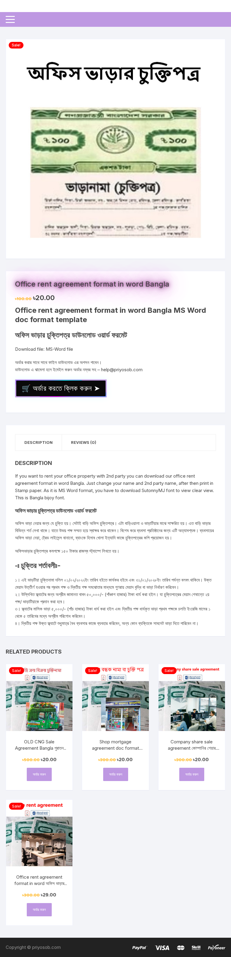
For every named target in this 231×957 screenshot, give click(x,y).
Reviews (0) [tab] (83, 442)
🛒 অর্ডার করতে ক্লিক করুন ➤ (61, 388)
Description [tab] (38, 442)
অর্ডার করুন (39, 774)
